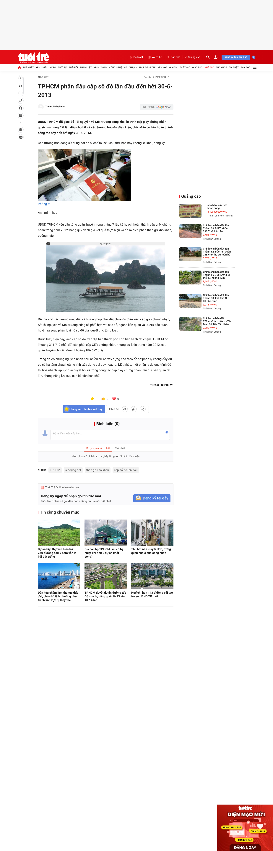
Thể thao (185, 67)
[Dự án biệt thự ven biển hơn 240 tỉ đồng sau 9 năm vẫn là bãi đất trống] (59, 533)
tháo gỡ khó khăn (97, 470)
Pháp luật (86, 67)
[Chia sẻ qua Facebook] (125, 409)
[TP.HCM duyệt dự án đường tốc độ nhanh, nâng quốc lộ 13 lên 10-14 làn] (105, 576)
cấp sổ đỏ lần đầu (125, 470)
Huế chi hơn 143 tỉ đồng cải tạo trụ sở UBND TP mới (152, 594)
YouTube (157, 57)
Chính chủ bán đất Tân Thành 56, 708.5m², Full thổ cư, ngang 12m (216, 275)
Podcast (138, 57)
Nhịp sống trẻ (147, 67)
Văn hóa (162, 67)
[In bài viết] (21, 137)
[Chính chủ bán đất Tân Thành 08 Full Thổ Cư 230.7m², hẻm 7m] (190, 231)
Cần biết (175, 57)
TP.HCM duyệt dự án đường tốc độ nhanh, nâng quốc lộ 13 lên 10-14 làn (105, 596)
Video (53, 67)
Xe (125, 67)
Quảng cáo (194, 57)
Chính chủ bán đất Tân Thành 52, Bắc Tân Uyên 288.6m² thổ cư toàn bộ (217, 251)
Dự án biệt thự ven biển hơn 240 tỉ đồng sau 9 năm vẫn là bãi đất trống (57, 552)
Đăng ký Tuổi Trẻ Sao (236, 57)
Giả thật (234, 67)
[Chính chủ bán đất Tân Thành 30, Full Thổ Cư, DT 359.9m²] (190, 301)
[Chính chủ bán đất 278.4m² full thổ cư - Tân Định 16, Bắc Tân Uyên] (190, 324)
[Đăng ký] (151, 498)
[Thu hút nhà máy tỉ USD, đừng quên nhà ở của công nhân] (152, 533)
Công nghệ (115, 67)
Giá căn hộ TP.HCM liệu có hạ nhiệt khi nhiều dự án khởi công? (104, 552)
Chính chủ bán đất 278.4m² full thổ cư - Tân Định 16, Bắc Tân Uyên (217, 321)
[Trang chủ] (19, 67)
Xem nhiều (42, 67)
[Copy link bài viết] (134, 409)
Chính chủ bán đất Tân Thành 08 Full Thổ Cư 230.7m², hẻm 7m (216, 228)
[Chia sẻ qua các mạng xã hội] (143, 409)
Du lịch (133, 67)
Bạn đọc (245, 67)
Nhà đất (209, 67)
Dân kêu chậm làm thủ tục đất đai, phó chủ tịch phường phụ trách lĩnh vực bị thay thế (58, 596)
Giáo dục (197, 67)
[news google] (156, 107)
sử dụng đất (73, 470)
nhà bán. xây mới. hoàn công (217, 207)
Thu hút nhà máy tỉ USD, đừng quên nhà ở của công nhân (151, 551)
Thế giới (73, 67)
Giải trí (173, 67)
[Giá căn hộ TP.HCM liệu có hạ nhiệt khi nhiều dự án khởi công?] (105, 533)
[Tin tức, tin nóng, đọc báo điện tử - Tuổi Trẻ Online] (33, 57)
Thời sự (62, 67)
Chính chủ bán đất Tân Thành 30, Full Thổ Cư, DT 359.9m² (216, 298)
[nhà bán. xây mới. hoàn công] (190, 211)
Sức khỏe (221, 67)
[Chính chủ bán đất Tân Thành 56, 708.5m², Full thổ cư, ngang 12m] (190, 277)
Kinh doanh (100, 67)
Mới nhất (28, 67)
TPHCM (55, 470)
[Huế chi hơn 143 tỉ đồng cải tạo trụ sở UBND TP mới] (152, 576)
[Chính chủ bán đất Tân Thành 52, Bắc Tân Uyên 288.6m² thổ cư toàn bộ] (190, 254)
